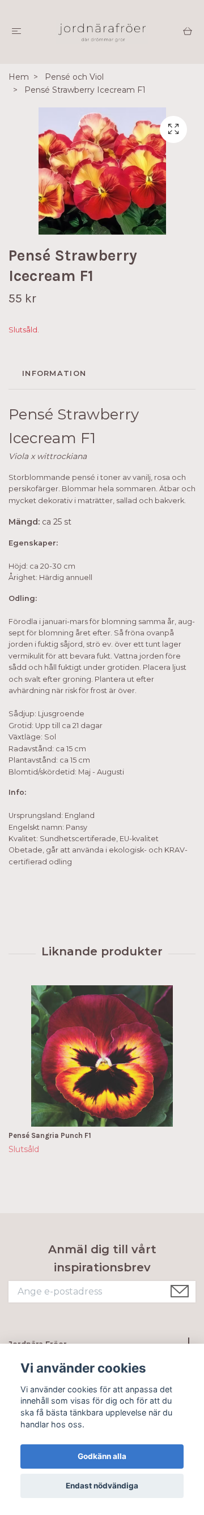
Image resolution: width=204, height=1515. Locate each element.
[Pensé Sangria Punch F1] (102, 1056)
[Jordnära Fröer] (102, 32)
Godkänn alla (102, 1456)
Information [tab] (54, 373)
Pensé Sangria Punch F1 (49, 1135)
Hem (18, 77)
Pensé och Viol (74, 77)
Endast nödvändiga (102, 1485)
